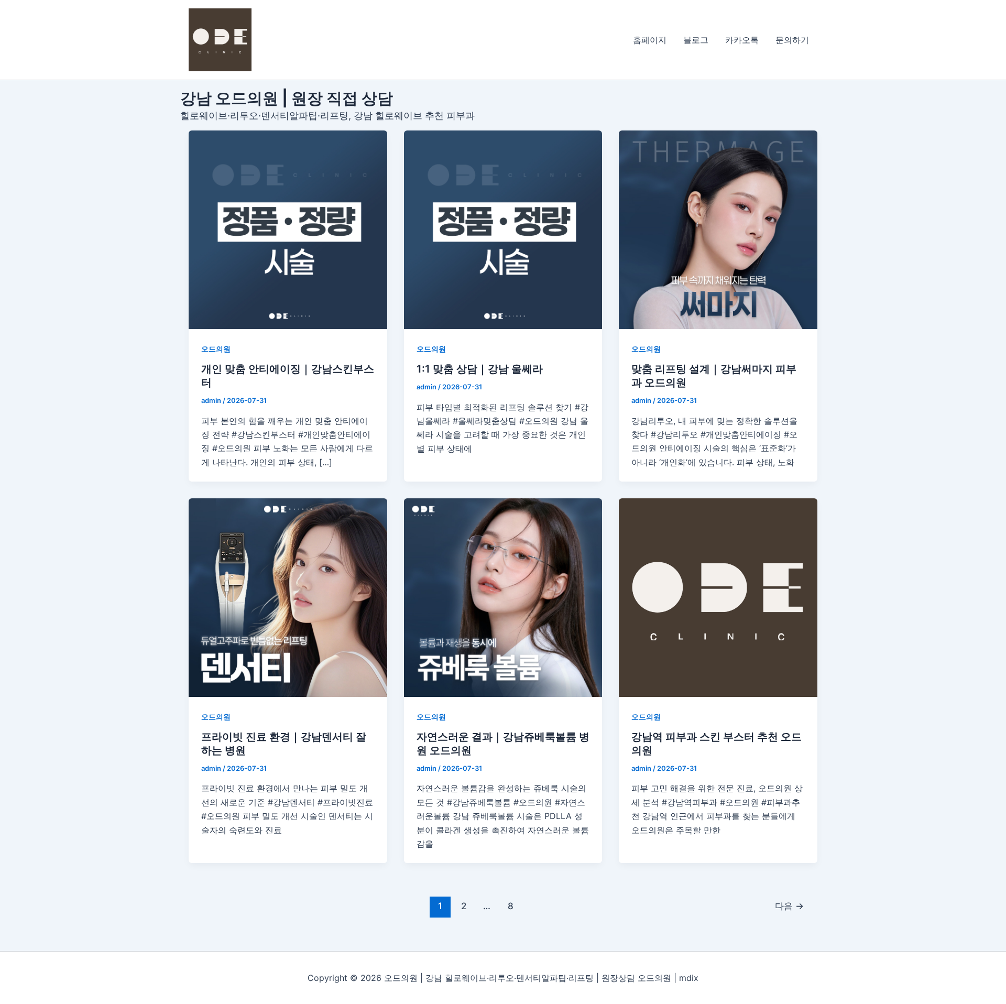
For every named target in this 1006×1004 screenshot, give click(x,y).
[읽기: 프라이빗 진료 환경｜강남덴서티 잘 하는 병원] (288, 597)
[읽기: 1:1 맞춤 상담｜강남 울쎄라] (503, 229)
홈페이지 (649, 40)
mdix (688, 978)
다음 (789, 905)
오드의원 (216, 348)
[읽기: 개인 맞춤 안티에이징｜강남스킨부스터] (288, 229)
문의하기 (792, 40)
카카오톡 (742, 40)
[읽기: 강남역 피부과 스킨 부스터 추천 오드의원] (718, 597)
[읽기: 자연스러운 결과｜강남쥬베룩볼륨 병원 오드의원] (503, 597)
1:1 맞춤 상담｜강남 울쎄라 (480, 369)
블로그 (695, 40)
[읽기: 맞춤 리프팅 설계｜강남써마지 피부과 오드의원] (718, 229)
